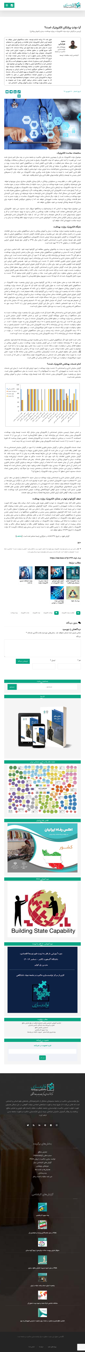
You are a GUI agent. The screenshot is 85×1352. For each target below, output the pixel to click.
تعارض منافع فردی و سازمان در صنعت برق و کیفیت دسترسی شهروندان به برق (42, 1321)
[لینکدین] (39, 1125)
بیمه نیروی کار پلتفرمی (41, 1030)
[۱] (80, 351)
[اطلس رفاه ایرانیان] (42, 847)
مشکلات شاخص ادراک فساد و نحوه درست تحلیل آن (43, 1303)
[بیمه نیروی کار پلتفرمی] (42, 1207)
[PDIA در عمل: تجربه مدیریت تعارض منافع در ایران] (42, 1259)
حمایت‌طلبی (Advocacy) (42, 1155)
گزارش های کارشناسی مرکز (42, 1162)
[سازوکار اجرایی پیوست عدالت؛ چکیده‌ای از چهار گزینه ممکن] (42, 1242)
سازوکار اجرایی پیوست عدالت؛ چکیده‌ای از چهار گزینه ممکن (42, 1250)
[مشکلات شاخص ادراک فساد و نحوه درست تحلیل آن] (42, 1295)
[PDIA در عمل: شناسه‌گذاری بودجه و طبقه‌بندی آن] (42, 1224)
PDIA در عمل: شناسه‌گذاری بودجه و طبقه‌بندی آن (42, 1233)
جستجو (12, 687)
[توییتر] (28, 1125)
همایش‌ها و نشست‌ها (42, 1169)
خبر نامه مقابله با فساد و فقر (42, 1176)
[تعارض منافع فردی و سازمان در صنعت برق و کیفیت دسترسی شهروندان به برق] (42, 1312)
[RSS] (33, 1125)
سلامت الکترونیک (25, 613)
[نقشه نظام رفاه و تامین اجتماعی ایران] (42, 789)
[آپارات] (45, 1125)
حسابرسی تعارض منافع (41, 1027)
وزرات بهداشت (14, 613)
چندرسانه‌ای (42, 1173)
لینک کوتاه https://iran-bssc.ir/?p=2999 (65, 558)
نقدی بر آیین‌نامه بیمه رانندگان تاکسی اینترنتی (41, 1025)
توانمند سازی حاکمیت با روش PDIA (42, 1159)
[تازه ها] (42, 727)
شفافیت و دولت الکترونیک (68, 613)
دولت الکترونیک (36, 613)
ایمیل (52, 660)
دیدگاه (78, 636)
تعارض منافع (42, 1152)
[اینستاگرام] (56, 1125)
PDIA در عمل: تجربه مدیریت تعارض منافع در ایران (42, 1268)
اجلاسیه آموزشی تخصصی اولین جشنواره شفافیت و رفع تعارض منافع (41, 1023)
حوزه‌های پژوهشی (42, 1166)
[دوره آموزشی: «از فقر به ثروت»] (42, 980)
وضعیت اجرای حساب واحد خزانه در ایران (42, 1285)
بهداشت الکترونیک (47, 613)
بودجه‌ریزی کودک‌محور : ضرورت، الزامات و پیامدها (41, 1032)
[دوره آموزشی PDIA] (42, 909)
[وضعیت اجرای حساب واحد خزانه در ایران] (42, 1277)
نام (79, 660)
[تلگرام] (51, 1125)
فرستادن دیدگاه (23, 661)
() (19, 536)
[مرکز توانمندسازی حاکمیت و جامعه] (72, 5)
